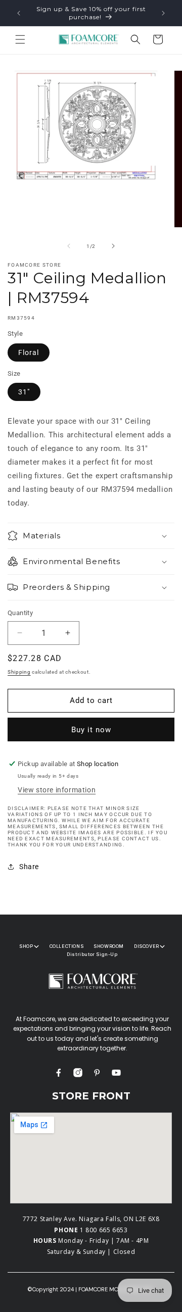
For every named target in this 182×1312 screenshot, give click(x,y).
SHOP (26, 946)
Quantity (20, 613)
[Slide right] (113, 246)
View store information (57, 790)
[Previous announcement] (19, 13)
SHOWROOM (109, 946)
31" (24, 392)
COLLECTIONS (67, 946)
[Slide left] (69, 246)
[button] (20, 39)
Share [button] (29, 867)
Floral (28, 352)
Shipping (19, 672)
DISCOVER (146, 946)
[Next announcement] (163, 13)
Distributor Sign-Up (92, 954)
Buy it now (91, 729)
